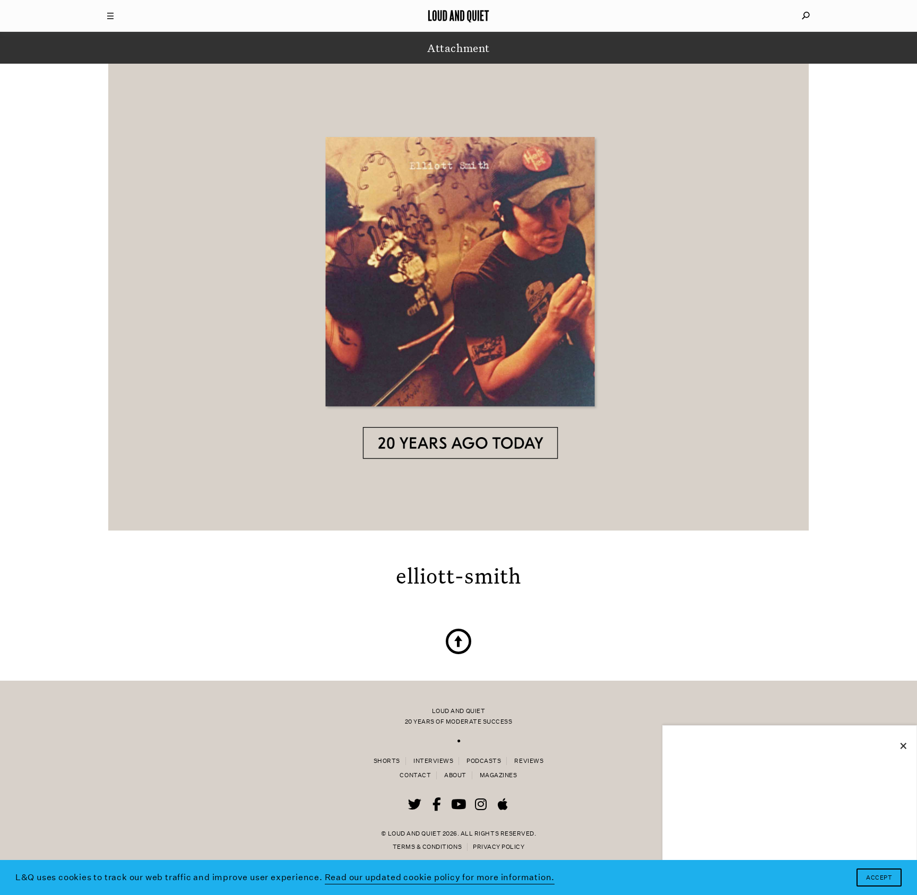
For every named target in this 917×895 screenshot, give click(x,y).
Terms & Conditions (427, 847)
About (455, 775)
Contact (415, 775)
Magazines (498, 775)
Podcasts (483, 761)
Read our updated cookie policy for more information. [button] (440, 877)
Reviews (528, 761)
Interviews (433, 761)
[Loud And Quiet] (458, 16)
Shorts (387, 761)
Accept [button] (879, 878)
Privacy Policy (498, 847)
